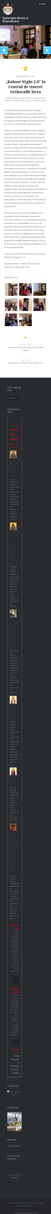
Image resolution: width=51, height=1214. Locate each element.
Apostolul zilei (14, 927)
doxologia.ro (14, 1050)
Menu (43, 4)
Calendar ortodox (14, 436)
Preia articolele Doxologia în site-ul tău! (14, 1064)
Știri (32, 76)
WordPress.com (26, 1206)
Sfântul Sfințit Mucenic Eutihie (14, 712)
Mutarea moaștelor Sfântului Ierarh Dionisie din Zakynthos (14, 547)
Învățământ (22, 76)
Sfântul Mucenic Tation (14, 780)
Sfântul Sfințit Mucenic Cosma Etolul (14, 468)
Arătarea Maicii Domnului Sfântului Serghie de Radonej (14, 633)
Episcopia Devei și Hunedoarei (15, 19)
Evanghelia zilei (14, 990)
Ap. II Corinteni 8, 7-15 (15, 980)
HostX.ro (14, 1178)
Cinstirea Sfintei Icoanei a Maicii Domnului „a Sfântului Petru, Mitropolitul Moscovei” (14, 853)
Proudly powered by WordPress (19, 1203)
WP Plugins (33, 1212)
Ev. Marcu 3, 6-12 (15, 1042)
